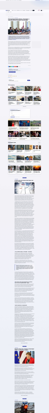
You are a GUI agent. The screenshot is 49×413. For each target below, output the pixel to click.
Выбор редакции (27, 10)
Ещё (33, 10)
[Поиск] (37, 10)
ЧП (8, 154)
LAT (42, 10)
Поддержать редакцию (37, 0)
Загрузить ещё (24, 106)
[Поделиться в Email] (18, 66)
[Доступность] (42, 0)
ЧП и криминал (23, 10)
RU (41, 10)
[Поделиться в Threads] (17, 66)
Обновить (39, 142)
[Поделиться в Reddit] (14, 66)
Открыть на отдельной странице (24, 395)
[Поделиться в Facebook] (8, 66)
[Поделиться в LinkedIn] (13, 66)
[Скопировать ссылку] (19, 66)
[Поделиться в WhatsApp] (11, 66)
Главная (12, 10)
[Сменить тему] (40, 10)
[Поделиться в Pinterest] (16, 66)
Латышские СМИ (11, 16)
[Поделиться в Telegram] (12, 66)
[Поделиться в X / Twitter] (9, 66)
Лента (15, 10)
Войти (41, 0)
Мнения (31, 10)
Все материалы (39, 154)
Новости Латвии (18, 10)
